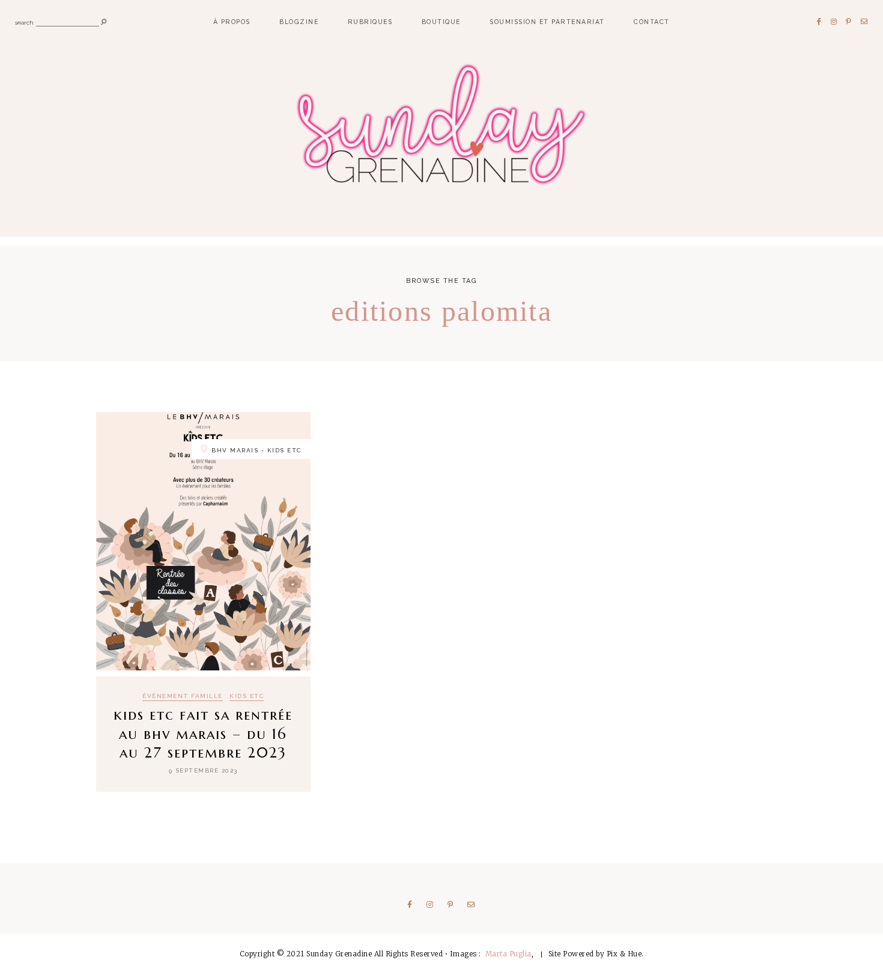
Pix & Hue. (625, 954)
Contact (652, 21)
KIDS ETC (246, 696)
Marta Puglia (508, 954)
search (24, 22)
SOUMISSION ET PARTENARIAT (547, 21)
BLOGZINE (298, 21)
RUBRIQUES (370, 21)
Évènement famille (182, 696)
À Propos (231, 21)
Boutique (441, 21)
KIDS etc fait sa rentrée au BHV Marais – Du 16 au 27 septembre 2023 (203, 733)
